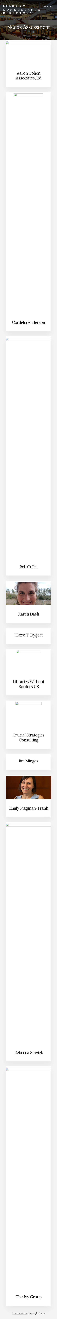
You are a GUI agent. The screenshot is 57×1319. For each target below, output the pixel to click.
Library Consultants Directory (22, 9)
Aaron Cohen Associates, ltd (28, 76)
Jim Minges (28, 761)
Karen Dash (28, 614)
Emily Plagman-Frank (28, 808)
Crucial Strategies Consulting (28, 737)
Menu (50, 7)
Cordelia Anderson (28, 322)
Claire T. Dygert (28, 635)
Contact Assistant (19, 1313)
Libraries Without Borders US (28, 684)
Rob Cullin (28, 566)
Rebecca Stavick (28, 1052)
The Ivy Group (29, 1296)
